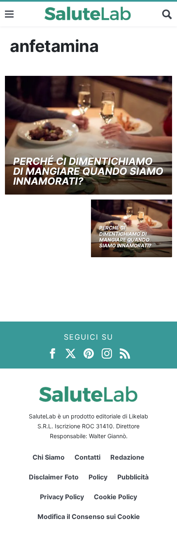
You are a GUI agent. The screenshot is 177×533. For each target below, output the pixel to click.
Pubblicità (133, 477)
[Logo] (87, 14)
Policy (97, 477)
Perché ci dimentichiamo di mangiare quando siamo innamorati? (88, 171)
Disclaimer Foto (54, 477)
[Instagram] (107, 353)
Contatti (87, 457)
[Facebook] (52, 353)
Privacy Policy (62, 497)
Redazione (127, 457)
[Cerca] (167, 14)
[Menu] (9, 13)
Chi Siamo (49, 457)
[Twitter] (70, 353)
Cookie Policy (115, 497)
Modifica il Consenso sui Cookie (88, 516)
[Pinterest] (89, 353)
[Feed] (125, 353)
